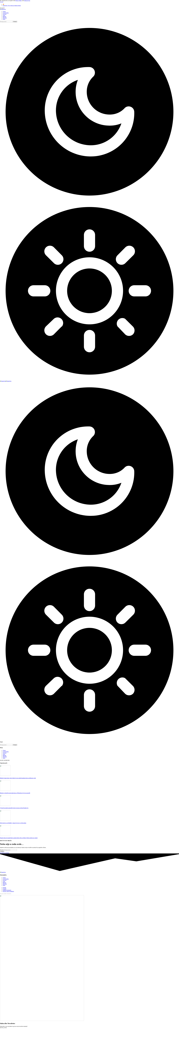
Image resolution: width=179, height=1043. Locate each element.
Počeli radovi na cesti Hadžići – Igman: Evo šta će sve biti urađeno (13, 822)
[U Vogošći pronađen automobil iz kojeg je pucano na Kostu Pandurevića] (5, 805)
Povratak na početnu (4, 852)
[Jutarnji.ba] (5, 381)
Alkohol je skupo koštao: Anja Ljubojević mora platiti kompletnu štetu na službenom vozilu (18, 778)
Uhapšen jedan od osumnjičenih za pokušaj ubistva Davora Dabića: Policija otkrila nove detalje (19, 837)
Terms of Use (27, 0)
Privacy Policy (18, 0)
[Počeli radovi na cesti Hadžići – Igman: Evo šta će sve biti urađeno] (5, 820)
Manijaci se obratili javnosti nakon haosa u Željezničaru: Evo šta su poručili (15, 793)
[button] (1, 1)
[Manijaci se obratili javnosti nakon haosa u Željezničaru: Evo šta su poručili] (5, 790)
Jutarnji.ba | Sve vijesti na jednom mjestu (12, 5)
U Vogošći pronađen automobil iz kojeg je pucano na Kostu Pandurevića (14, 807)
